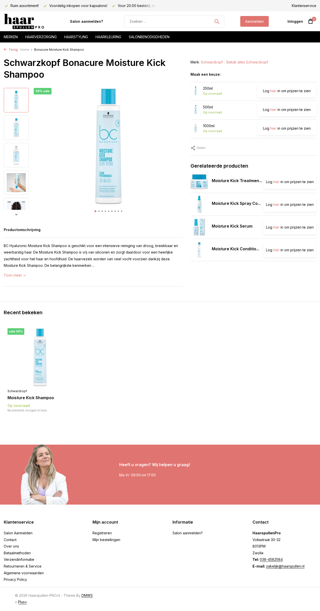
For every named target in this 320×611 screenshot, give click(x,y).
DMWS (87, 595)
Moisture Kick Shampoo (31, 397)
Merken (11, 37)
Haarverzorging (41, 37)
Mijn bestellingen (106, 540)
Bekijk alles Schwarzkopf (247, 62)
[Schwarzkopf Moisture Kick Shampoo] (40, 357)
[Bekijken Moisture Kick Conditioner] (199, 250)
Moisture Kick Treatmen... (237, 180)
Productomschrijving (22, 230)
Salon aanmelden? (86, 21)
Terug (13, 49)
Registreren (102, 533)
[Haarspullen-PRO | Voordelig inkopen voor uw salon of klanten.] (29, 21)
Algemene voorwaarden (24, 573)
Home (24, 49)
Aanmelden (254, 21)
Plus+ (22, 602)
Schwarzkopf (212, 62)
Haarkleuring (108, 37)
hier (273, 91)
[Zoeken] (216, 21)
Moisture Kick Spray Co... (236, 203)
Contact (10, 540)
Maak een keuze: (205, 74)
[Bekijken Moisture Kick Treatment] (199, 181)
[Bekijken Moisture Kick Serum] (199, 227)
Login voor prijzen (40, 420)
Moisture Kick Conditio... (235, 248)
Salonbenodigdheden (149, 37)
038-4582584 (271, 559)
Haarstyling (76, 37)
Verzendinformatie (19, 559)
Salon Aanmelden (18, 533)
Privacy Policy (15, 579)
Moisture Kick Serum (232, 226)
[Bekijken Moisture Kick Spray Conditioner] (199, 204)
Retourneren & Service (23, 566)
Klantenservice (304, 5)
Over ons (11, 546)
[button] (95, 211)
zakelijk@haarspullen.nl (285, 566)
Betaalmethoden (17, 553)
